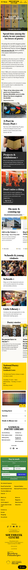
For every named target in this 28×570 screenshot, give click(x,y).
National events (6, 440)
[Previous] (21, 217)
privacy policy (13, 478)
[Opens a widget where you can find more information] (22, 567)
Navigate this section (14, 29)
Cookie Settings (14, 548)
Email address (5, 471)
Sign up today (21, 474)
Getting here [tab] (7, 411)
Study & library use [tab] (9, 421)
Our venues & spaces (13, 13)
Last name (17, 465)
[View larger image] (14, 398)
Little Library (18, 435)
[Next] (25, 217)
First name (5, 465)
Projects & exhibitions (18, 438)
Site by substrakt (14, 546)
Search (21, 2)
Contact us (18, 432)
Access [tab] (4, 416)
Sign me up (8, 200)
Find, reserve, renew (7, 435)
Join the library (6, 432)
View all (3, 493)
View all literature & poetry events (13, 214)
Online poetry (5, 437)
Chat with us (15, 530)
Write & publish (19, 441)
